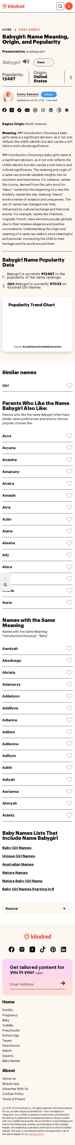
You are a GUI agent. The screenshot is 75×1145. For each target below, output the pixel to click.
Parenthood (10, 1045)
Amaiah (9, 495)
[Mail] (27, 110)
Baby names (29, 29)
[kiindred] (13, 6)
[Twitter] (12, 110)
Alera (7, 567)
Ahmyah (9, 803)
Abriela (8, 672)
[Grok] (43, 110)
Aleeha (8, 543)
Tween (7, 1040)
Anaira (8, 483)
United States (40, 79)
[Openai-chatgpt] (35, 110)
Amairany (10, 472)
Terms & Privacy (13, 1099)
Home (7, 29)
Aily (5, 555)
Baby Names (11, 1061)
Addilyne (10, 708)
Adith (7, 767)
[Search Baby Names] (5, 586)
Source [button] (12, 908)
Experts (7, 1056)
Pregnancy (10, 1015)
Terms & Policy (36, 1134)
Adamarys (11, 684)
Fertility (7, 1010)
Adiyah (8, 779)
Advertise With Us (15, 1088)
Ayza (6, 436)
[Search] (60, 6)
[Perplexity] (50, 110)
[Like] (70, 386)
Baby (5, 1020)
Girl (5, 385)
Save (41, 62)
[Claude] (66, 110)
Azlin (6, 519)
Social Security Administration (42, 347)
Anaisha (9, 460)
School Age (10, 1035)
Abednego (11, 660)
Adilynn (9, 756)
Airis (6, 507)
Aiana (7, 531)
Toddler (7, 1025)
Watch (7, 1050)
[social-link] (11, 949)
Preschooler (11, 1030)
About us (9, 1078)
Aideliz (8, 815)
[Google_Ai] (58, 110)
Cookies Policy (12, 1093)
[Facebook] (4, 110)
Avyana (9, 448)
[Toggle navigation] (69, 6)
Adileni (8, 732)
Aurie (7, 602)
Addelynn (11, 696)
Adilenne (10, 744)
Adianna (9, 720)
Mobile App (10, 1083)
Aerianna (10, 791)
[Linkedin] (19, 110)
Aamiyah (10, 648)
